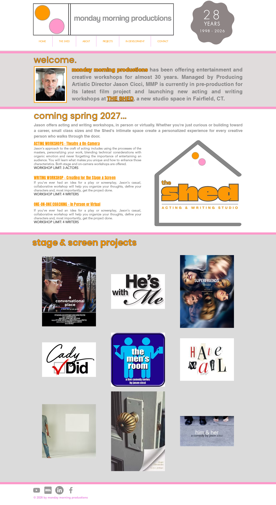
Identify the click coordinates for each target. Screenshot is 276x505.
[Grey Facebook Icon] (71, 490)
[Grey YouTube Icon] (36, 490)
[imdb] (48, 490)
